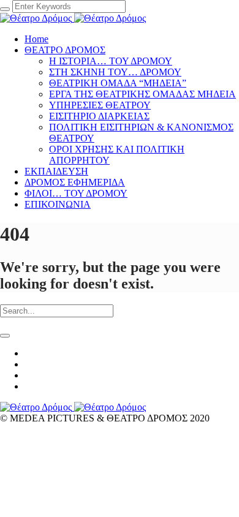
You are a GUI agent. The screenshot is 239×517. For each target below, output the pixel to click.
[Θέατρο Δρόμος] (73, 18)
